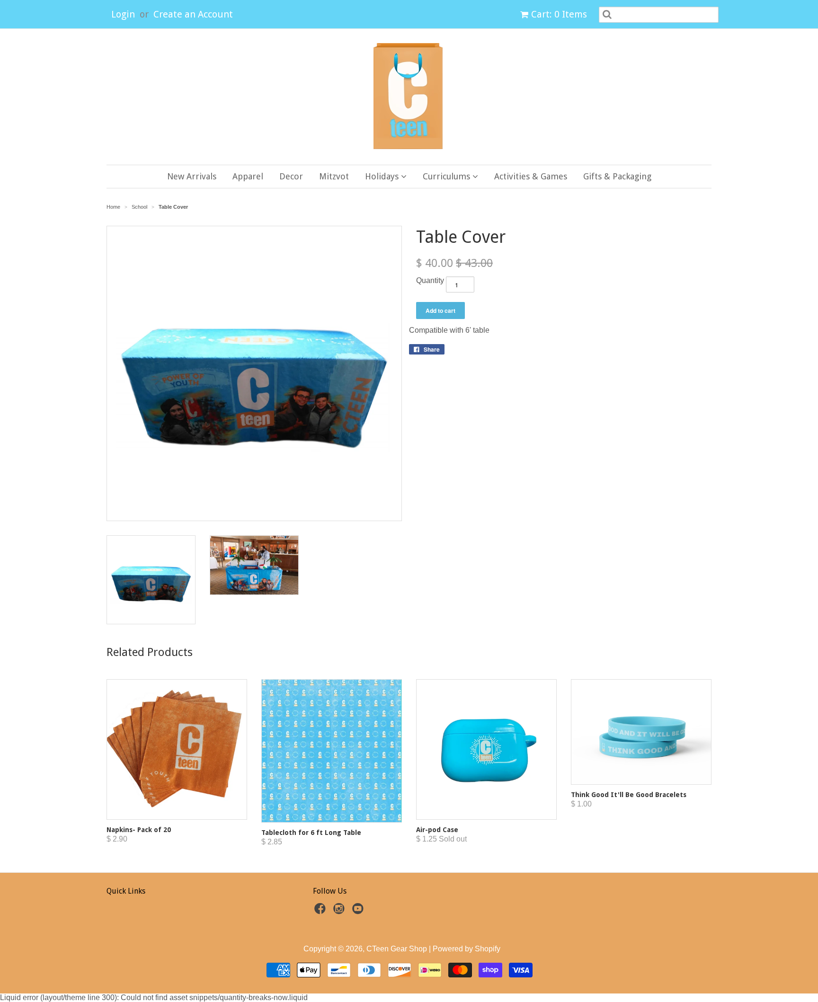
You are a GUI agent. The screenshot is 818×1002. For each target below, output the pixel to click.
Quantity (430, 280)
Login (123, 14)
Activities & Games (530, 176)
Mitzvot (334, 176)
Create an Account (193, 14)
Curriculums (447, 176)
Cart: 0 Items (559, 14)
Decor (291, 176)
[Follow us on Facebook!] (321, 911)
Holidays (383, 176)
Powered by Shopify (466, 949)
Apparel (247, 176)
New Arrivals (191, 176)
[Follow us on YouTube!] (359, 911)
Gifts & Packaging (617, 176)
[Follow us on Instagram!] (340, 911)
